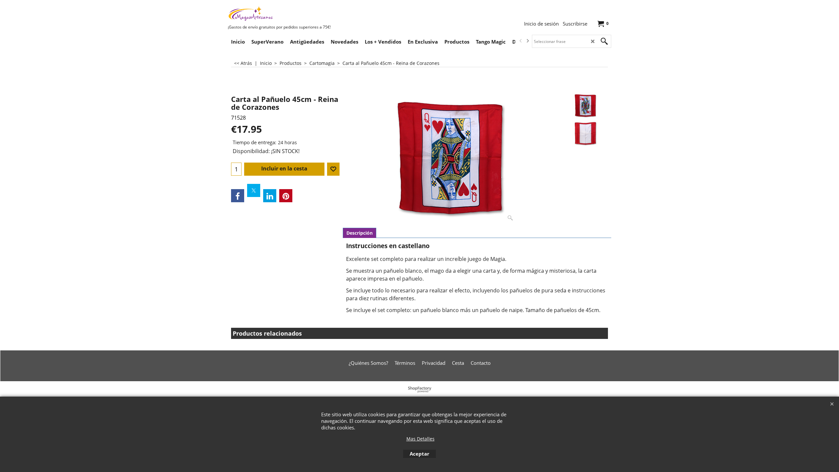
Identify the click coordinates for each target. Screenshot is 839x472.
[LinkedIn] (269, 195)
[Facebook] (237, 195)
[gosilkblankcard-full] (585, 133)
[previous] (521, 41)
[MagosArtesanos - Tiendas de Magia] (277, 13)
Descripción (359, 233)
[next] (527, 41)
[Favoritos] (333, 169)
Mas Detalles (420, 439)
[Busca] (604, 41)
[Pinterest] (285, 195)
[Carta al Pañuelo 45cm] (450, 158)
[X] (253, 190)
